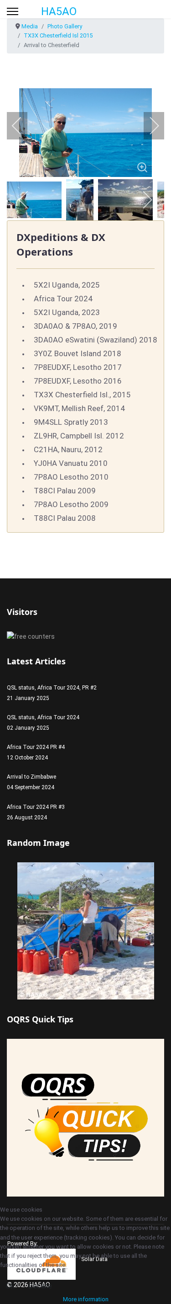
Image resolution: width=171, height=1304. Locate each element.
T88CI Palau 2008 (65, 518)
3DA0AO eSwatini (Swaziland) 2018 (95, 339)
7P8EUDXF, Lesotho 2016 (78, 380)
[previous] (23, 126)
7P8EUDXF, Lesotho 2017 (78, 367)
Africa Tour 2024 (63, 298)
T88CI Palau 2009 (65, 490)
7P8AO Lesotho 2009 (71, 504)
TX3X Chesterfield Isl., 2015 (82, 394)
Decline (40, 1286)
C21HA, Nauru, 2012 (68, 449)
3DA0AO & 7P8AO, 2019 (75, 326)
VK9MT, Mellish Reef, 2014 (79, 408)
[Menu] (12, 11)
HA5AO (59, 11)
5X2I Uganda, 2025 (67, 284)
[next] (148, 126)
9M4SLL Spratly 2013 (71, 422)
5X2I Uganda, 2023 (67, 312)
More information (86, 1299)
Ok (10, 1286)
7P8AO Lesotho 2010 (71, 476)
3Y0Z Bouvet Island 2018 (77, 353)
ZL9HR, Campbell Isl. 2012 (79, 435)
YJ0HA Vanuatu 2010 (71, 463)
